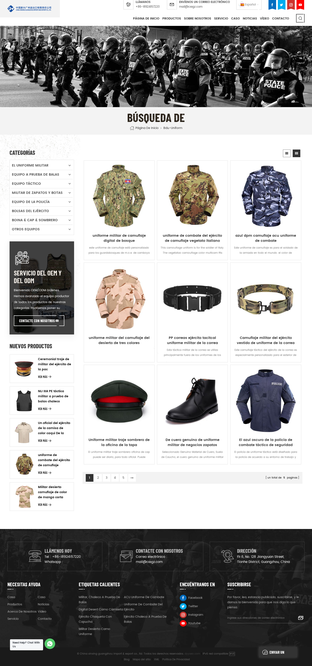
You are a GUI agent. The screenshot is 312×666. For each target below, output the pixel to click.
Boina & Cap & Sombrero (35, 220)
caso (235, 18)
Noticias (250, 18)
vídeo (264, 18)
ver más (42, 377)
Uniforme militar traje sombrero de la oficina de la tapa (119, 442)
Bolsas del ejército (30, 211)
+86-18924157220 (148, 7)
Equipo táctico (26, 183)
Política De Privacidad (176, 660)
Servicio (221, 18)
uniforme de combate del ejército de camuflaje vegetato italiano (192, 238)
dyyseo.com (192, 654)
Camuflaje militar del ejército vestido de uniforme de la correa (266, 340)
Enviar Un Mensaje (277, 654)
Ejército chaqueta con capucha (95, 619)
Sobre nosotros (197, 18)
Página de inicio (146, 18)
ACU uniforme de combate (144, 597)
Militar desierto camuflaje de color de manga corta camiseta (52, 492)
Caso (41, 597)
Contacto (280, 18)
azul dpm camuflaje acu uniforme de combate (265, 238)
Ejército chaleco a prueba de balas (145, 619)
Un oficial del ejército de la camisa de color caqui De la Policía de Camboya (54, 428)
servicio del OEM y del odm (38, 276)
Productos (171, 18)
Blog (126, 660)
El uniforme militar (30, 165)
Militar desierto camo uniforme (94, 632)
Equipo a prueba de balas (35, 174)
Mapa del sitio (142, 660)
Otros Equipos (26, 229)
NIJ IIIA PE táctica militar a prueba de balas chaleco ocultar (53, 396)
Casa (11, 597)
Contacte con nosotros (37, 320)
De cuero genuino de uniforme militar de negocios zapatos (192, 442)
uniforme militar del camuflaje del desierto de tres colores (119, 340)
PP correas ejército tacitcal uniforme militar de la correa (192, 340)
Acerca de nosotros (22, 611)
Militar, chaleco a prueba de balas (99, 600)
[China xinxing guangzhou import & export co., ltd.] (29, 8)
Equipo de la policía (31, 202)
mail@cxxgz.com (190, 7)
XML (156, 660)
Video (42, 611)
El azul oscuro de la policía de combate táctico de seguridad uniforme (266, 442)
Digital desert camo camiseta (101, 609)
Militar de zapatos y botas (37, 193)
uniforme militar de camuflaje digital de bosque (119, 238)
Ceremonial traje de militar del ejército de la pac (54, 364)
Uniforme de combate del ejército (143, 607)
